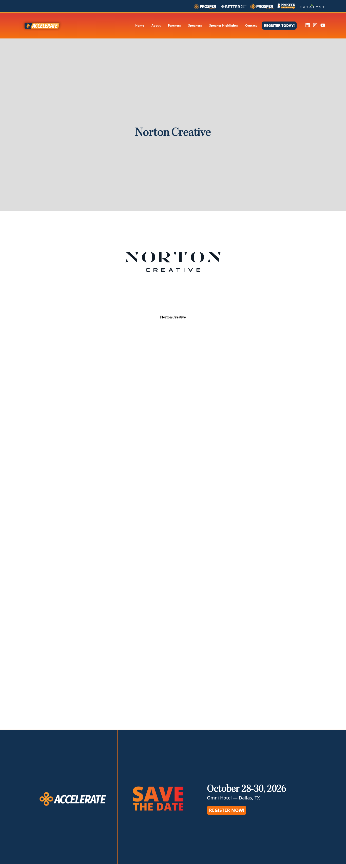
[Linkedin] (307, 25)
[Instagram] (315, 25)
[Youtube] (322, 25)
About (156, 25)
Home (139, 25)
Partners (174, 25)
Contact (251, 25)
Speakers (195, 25)
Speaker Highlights (223, 25)
